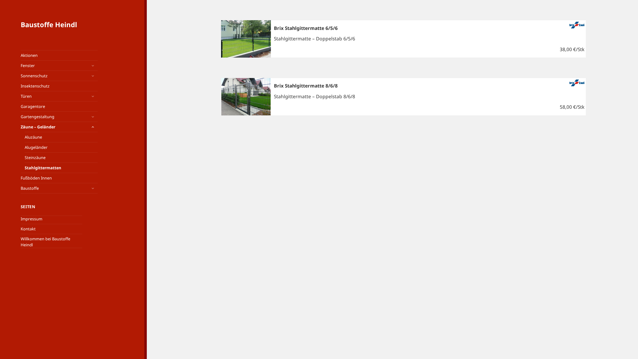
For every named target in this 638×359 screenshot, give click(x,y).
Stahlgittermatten (43, 168)
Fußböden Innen (36, 178)
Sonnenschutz (34, 76)
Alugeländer (36, 147)
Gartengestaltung (37, 116)
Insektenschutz (35, 86)
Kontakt (28, 229)
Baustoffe (30, 188)
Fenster (28, 65)
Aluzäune (33, 137)
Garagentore (33, 106)
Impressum (31, 219)
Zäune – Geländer (38, 127)
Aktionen (29, 55)
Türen (26, 96)
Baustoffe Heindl (49, 24)
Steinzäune (35, 157)
